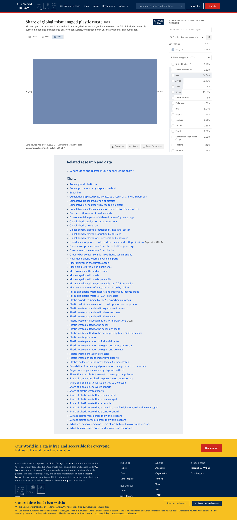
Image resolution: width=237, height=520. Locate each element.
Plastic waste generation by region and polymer (96, 349)
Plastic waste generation (83, 337)
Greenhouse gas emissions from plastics (91, 250)
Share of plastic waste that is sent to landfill (94, 411)
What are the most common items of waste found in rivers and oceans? (109, 424)
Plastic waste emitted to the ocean (89, 325)
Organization (161, 473)
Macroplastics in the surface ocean (89, 263)
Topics (123, 468)
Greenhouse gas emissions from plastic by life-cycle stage (101, 246)
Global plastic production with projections (93, 221)
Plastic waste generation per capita (89, 354)
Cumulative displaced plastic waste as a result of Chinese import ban (108, 196)
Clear (208, 44)
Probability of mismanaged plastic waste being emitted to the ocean (107, 366)
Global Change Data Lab (61, 464)
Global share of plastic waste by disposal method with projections (106, 242)
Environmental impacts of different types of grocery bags (101, 217)
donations (57, 507)
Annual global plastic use (83, 184)
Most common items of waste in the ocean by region (99, 287)
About (122, 6)
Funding (159, 479)
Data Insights (126, 479)
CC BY (62, 148)
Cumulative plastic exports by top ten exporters (96, 205)
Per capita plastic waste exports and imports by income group (104, 292)
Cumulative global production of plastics (92, 201)
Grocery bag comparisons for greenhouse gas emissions (100, 254)
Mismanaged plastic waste (84, 275)
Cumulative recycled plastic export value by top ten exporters (104, 209)
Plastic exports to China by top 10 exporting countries (100, 300)
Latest (96, 6)
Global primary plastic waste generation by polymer (98, 238)
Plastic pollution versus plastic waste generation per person (103, 304)
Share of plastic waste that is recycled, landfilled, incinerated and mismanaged (113, 407)
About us (160, 468)
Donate (212, 6)
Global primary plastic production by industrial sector (99, 230)
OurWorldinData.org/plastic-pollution (42, 148)
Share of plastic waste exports (86, 391)
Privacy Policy (102, 513)
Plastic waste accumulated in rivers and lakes (94, 312)
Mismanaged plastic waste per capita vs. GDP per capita (101, 283)
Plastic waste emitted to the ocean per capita (94, 329)
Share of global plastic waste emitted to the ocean (97, 382)
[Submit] (180, 6)
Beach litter (75, 192)
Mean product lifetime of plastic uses (90, 267)
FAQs (66, 480)
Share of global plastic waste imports (90, 387)
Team (158, 484)
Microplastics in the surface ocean (88, 271)
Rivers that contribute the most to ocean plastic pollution (101, 374)
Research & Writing (200, 468)
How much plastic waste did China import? (93, 258)
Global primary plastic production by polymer (95, 234)
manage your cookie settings (125, 513)
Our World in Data (24, 6)
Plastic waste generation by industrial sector (94, 341)
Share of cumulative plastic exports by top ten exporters (101, 378)
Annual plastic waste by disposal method (92, 188)
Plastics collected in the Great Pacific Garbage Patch (99, 362)
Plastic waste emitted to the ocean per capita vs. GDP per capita (105, 333)
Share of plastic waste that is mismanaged (93, 399)
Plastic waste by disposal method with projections (97, 320)
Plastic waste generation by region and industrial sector (100, 345)
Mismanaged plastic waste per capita (90, 279)
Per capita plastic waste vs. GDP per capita (93, 296)
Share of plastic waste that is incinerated (92, 395)
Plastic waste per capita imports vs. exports (94, 358)
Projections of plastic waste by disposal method (96, 370)
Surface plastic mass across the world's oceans (95, 416)
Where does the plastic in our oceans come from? (101, 171)
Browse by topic (72, 6)
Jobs (157, 490)
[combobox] (160, 6)
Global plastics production (84, 225)
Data (86, 6)
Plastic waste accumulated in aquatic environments (98, 308)
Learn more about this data (70, 145)
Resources (107, 6)
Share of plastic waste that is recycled (90, 403)
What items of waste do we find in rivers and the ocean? (101, 428)
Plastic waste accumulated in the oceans (92, 316)
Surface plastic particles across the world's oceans (97, 420)
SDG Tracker (126, 496)
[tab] (32, 37)
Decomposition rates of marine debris (90, 213)
